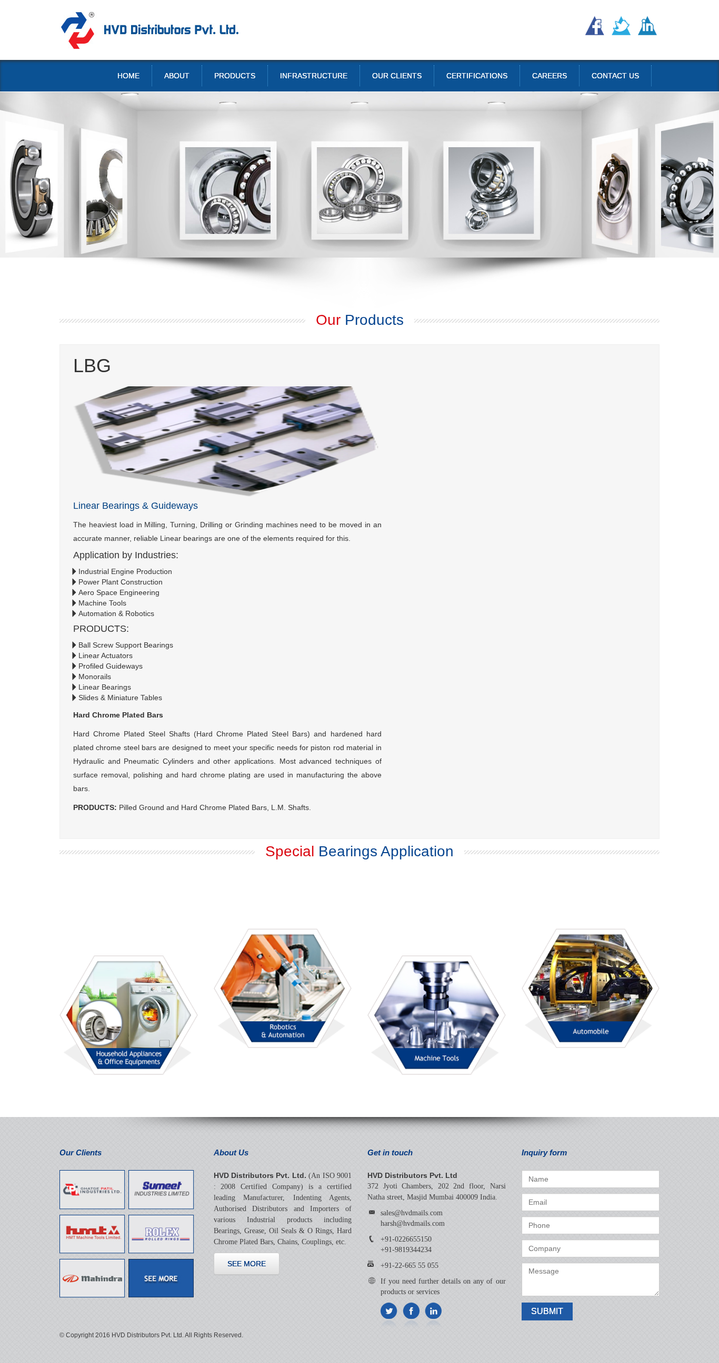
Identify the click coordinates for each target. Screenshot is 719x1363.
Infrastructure (313, 75)
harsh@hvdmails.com (413, 1223)
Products (234, 75)
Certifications (476, 75)
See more (246, 1263)
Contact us (615, 75)
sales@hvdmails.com (412, 1213)
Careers (549, 75)
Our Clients (397, 75)
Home (128, 75)
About (176, 75)
